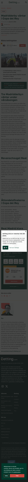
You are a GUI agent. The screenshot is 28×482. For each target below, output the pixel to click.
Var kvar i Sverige (14, 247)
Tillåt (17, 475)
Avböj (6, 475)
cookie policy (16, 472)
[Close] (25, 231)
